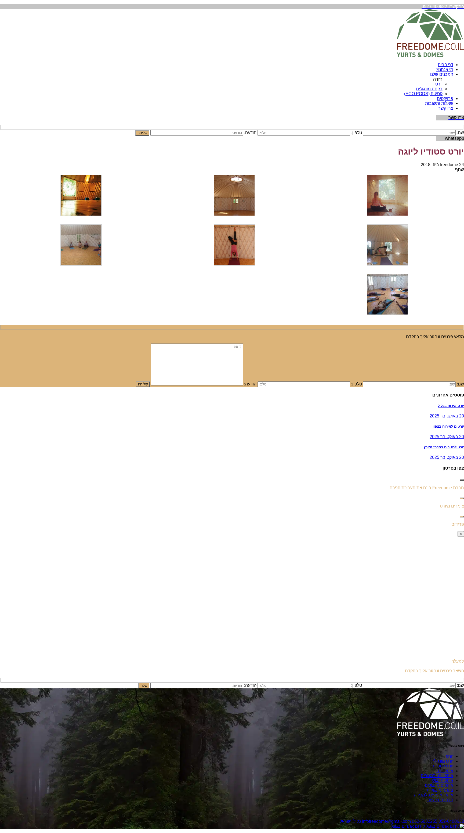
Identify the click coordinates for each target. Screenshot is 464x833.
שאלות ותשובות (439, 103)
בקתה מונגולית (429, 89)
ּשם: (460, 132)
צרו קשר (445, 108)
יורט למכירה (442, 766)
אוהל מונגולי (442, 780)
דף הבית (445, 64)
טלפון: (356, 132)
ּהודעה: (250, 384)
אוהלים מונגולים (439, 785)
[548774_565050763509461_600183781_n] (234, 264)
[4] (387, 313)
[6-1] (387, 264)
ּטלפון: (356, 384)
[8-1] (81, 264)
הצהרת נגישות (440, 800)
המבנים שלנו (441, 74)
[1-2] (387, 214)
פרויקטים (445, 98)
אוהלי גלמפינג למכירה (433, 795)
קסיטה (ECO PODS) (423, 93)
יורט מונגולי (443, 761)
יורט (439, 84)
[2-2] (81, 214)
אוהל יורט (444, 770)
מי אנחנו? (444, 69)
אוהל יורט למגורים (437, 775)
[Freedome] (430, 55)
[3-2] (234, 214)
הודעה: (250, 132)
